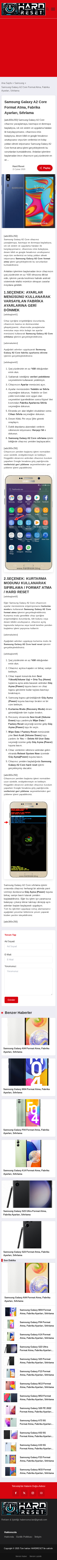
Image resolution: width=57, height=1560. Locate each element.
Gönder (11, 1000)
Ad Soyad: (10, 941)
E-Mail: (8, 954)
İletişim (38, 1536)
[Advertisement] (28, 48)
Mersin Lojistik (35, 1556)
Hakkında (9, 1536)
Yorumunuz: (11, 966)
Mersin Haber (21, 1556)
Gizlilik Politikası (24, 1536)
